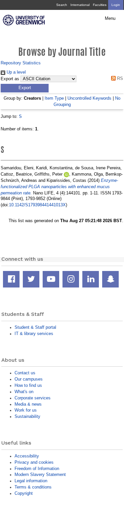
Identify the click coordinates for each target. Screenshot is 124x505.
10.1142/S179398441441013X (37, 204)
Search (61, 5)
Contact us (25, 372)
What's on (24, 391)
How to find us (28, 385)
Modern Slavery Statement (40, 474)
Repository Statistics (21, 62)
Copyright (24, 493)
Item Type (54, 98)
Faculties (99, 5)
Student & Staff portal (35, 327)
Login (115, 5)
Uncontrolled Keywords (89, 98)
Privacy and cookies (34, 462)
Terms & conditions (33, 487)
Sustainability (27, 416)
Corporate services (33, 397)
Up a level (15, 72)
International (80, 5)
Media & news (28, 404)
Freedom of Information (37, 468)
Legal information (31, 480)
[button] (25, 88)
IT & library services (34, 333)
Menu (110, 18)
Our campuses (29, 379)
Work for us (26, 410)
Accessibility (27, 456)
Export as (10, 79)
